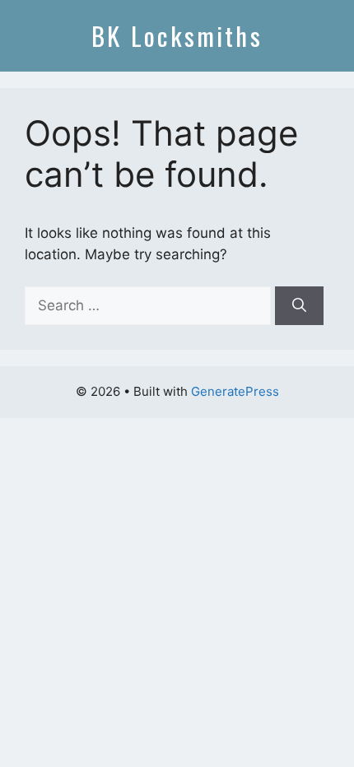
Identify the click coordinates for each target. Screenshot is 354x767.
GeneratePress (235, 391)
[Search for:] (150, 305)
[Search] (299, 306)
